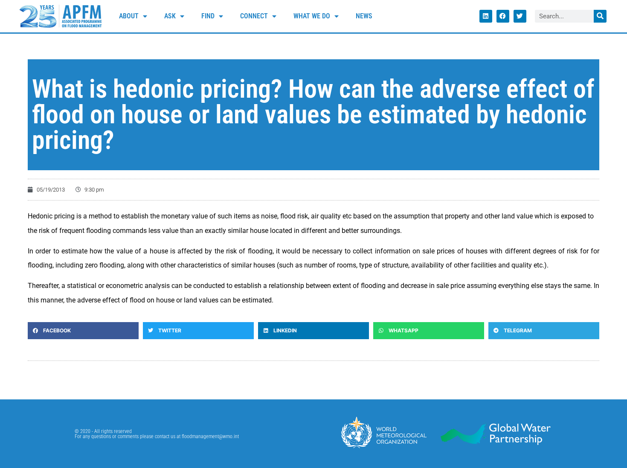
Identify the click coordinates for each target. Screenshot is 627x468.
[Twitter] (520, 16)
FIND (208, 16)
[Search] (600, 16)
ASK (170, 16)
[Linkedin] (485, 16)
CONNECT (254, 16)
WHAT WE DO (311, 16)
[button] (83, 330)
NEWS (364, 16)
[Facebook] (502, 16)
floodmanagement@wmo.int (210, 436)
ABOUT (129, 16)
